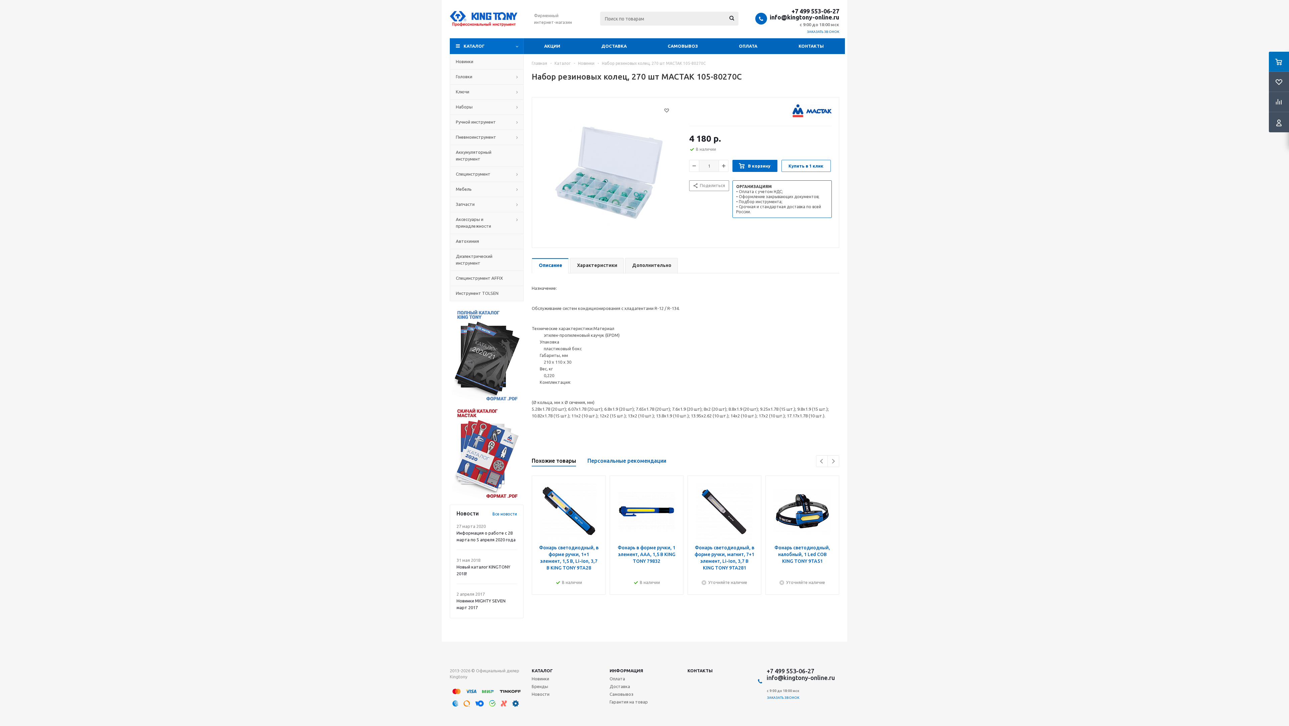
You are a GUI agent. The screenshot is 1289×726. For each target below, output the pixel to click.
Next (833, 461)
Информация (626, 670)
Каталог (474, 46)
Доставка (614, 46)
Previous (821, 461)
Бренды (540, 686)
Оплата (748, 46)
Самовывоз (683, 46)
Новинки (540, 678)
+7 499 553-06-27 (815, 11)
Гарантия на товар (629, 701)
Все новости (504, 514)
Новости (541, 694)
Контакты (811, 46)
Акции (552, 46)
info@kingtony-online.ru (804, 17)
